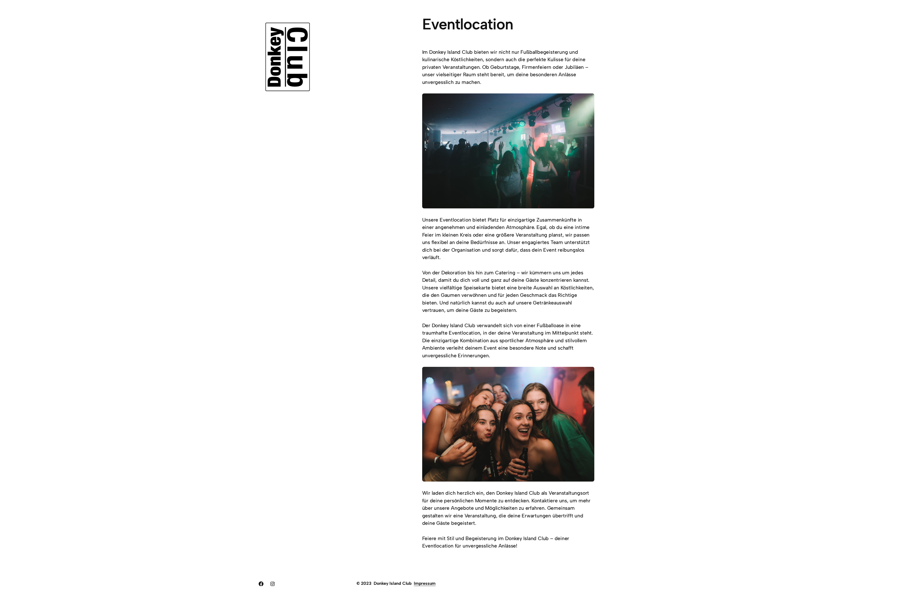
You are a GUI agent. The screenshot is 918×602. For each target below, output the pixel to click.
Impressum (425, 583)
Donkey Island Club (393, 583)
